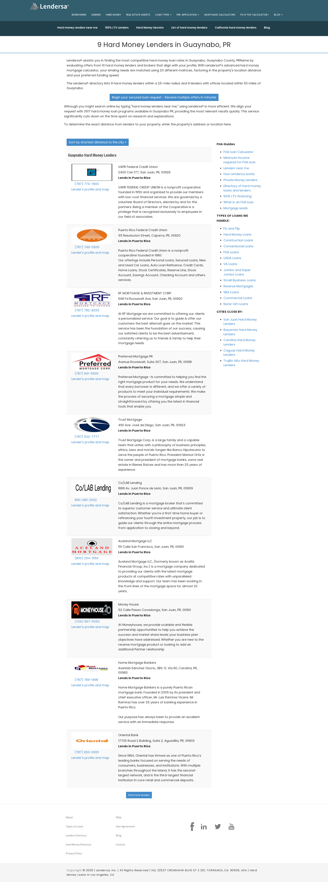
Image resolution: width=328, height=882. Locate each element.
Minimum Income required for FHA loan (239, 160)
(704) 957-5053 (87, 621)
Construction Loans (238, 240)
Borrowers (79, 14)
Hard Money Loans (237, 234)
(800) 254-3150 (86, 558)
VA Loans (230, 264)
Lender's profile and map (90, 189)
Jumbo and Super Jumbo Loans (237, 272)
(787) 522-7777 (86, 437)
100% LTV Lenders (117, 27)
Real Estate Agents (138, 14)
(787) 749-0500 (86, 247)
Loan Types (162, 14)
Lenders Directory (76, 835)
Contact (120, 844)
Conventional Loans (238, 246)
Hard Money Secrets (150, 27)
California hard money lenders (235, 27)
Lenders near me (236, 168)
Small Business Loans (239, 280)
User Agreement (125, 826)
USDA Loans (232, 258)
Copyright (74, 870)
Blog (267, 27)
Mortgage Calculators (219, 14)
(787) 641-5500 (86, 373)
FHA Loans (231, 252)
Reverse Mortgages (238, 286)
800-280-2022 (85, 500)
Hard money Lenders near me (77, 27)
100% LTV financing (237, 196)
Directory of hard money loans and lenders (242, 188)
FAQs (119, 817)
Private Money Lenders (240, 180)
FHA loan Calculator (238, 152)
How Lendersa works (239, 174)
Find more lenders (139, 795)
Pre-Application (187, 14)
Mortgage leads (235, 208)
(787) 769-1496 (86, 680)
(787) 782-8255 (86, 310)
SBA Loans (231, 292)
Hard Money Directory (78, 844)
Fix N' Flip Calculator (253, 14)
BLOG (277, 14)
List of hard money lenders (189, 27)
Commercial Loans (237, 298)
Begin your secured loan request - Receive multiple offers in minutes (164, 97)
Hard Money (113, 14)
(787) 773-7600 (86, 184)
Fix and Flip (231, 228)
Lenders (96, 14)
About (69, 817)
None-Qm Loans (235, 304)
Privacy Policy (74, 853)
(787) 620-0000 (86, 752)
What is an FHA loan (238, 202)
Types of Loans (74, 826)
